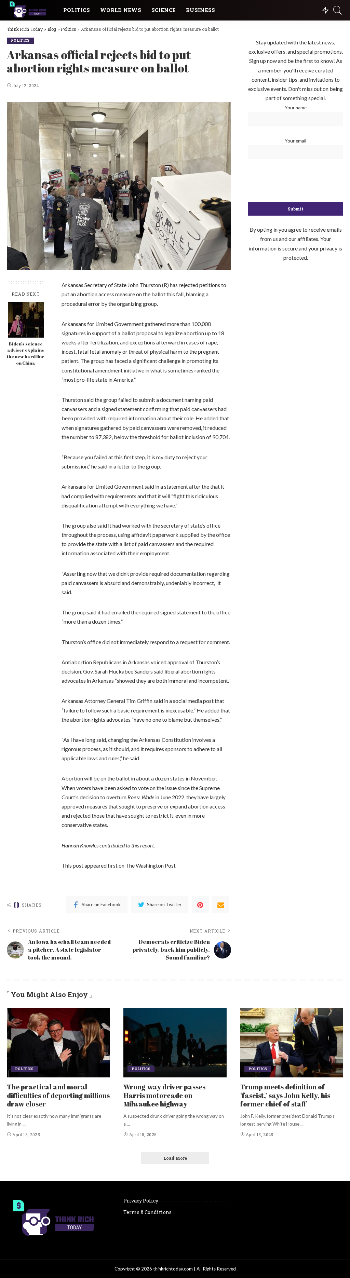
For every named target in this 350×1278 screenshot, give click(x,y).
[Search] (337, 10)
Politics (20, 40)
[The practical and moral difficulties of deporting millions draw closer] (58, 1043)
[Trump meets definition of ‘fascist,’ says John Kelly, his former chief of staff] (291, 1043)
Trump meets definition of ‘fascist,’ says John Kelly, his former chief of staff (285, 1095)
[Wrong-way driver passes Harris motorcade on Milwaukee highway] (174, 1043)
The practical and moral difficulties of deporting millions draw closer (58, 1095)
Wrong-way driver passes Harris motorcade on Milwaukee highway (164, 1095)
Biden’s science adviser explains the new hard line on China (25, 353)
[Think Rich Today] (30, 10)
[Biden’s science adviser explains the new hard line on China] (26, 320)
